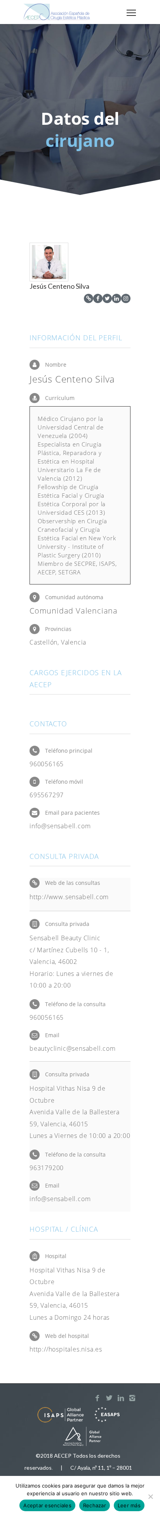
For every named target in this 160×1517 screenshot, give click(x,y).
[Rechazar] (150, 1496)
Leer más (129, 1505)
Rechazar (94, 1505)
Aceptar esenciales (47, 1505)
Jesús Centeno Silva (59, 286)
